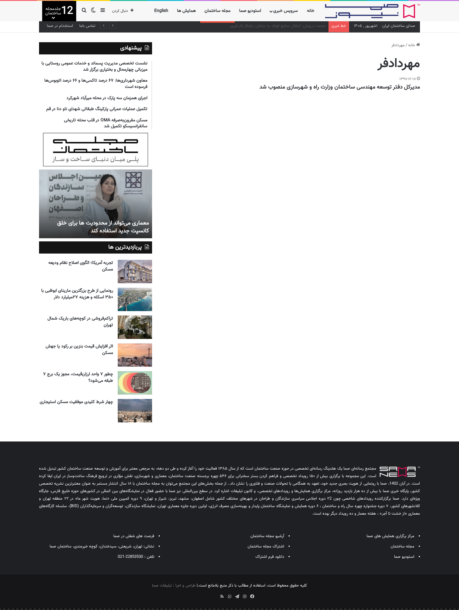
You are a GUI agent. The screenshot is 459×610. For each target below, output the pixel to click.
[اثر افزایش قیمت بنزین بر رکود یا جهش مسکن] (135, 355)
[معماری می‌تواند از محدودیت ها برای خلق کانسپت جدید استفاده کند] (95, 203)
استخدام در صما (60, 26)
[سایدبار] (102, 11)
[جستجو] (84, 11)
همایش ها (186, 11)
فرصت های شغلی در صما (133, 536)
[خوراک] (222, 596)
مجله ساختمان (217, 11)
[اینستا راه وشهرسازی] (207, 594)
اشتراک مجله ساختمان (266, 546)
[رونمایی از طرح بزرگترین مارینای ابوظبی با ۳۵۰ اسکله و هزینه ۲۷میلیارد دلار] (135, 299)
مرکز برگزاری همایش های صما (390, 536)
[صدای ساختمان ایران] (372, 11)
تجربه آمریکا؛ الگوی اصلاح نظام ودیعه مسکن (80, 266)
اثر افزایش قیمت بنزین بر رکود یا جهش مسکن (79, 349)
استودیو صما (250, 11)
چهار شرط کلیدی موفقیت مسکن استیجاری (76, 402)
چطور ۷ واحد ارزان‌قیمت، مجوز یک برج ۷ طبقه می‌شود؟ (78, 377)
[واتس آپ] (229, 596)
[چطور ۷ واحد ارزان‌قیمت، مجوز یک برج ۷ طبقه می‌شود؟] (135, 383)
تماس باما (87, 26)
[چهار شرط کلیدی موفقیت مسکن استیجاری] (135, 410)
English (161, 11)
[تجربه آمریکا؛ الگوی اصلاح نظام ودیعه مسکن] (135, 271)
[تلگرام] (237, 596)
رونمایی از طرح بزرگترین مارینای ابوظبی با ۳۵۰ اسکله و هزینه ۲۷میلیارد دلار (77, 294)
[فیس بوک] (252, 596)
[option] (95, 203)
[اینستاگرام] (244, 596)
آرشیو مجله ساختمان (267, 536)
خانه (310, 11)
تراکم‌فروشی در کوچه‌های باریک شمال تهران (80, 322)
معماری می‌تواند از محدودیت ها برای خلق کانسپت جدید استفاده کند (103, 227)
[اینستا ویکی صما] (214, 594)
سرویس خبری (285, 11)
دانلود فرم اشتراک (269, 557)
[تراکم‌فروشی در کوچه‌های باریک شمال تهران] (135, 327)
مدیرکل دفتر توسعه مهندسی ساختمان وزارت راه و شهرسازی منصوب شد (339, 87)
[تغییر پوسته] (93, 11)
